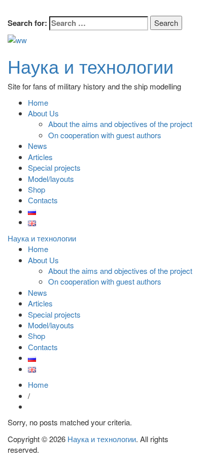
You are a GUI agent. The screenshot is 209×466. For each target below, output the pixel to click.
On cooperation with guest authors (104, 135)
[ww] (17, 39)
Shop (36, 189)
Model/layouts (51, 178)
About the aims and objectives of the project (120, 123)
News (37, 145)
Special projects (54, 167)
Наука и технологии (90, 66)
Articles (40, 156)
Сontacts (43, 200)
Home (38, 102)
